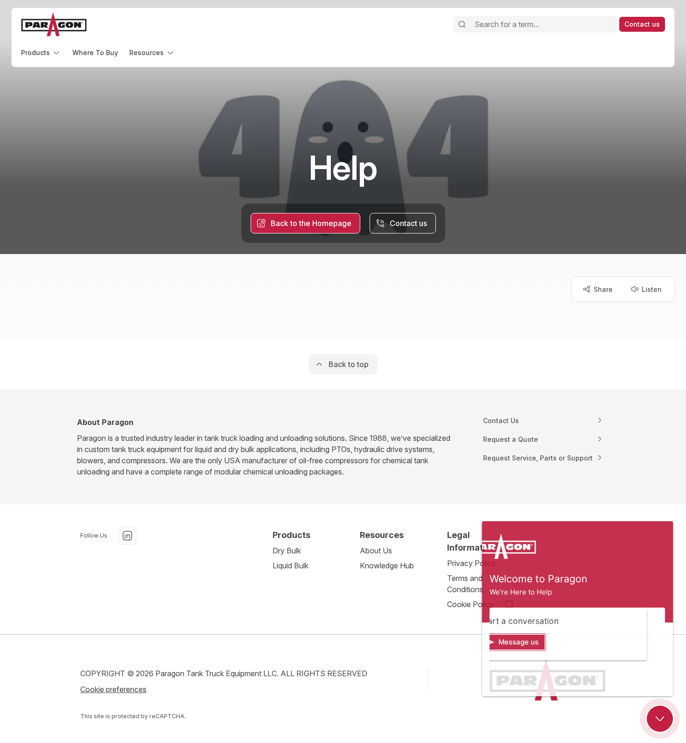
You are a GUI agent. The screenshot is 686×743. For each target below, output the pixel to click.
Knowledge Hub (387, 565)
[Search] (462, 24)
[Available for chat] (660, 719)
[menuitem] (41, 52)
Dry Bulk (287, 550)
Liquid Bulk (290, 565)
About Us (376, 550)
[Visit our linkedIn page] (127, 536)
